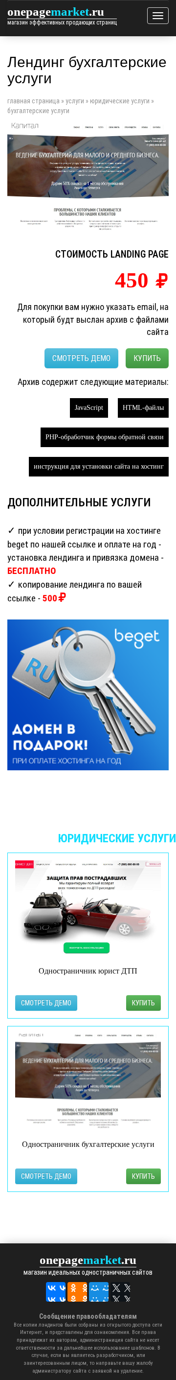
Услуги (75, 101)
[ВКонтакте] (56, 1292)
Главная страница (33, 101)
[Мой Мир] (99, 1292)
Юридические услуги (120, 101)
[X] (120, 1292)
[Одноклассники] (77, 1292)
